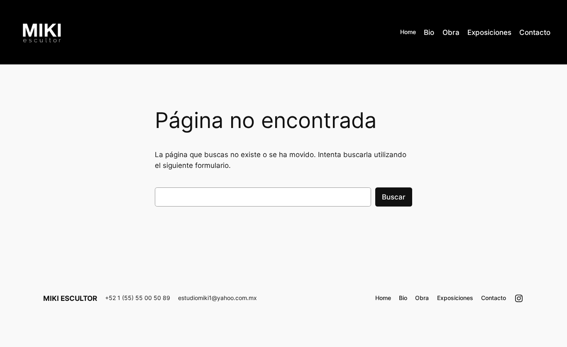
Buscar (394, 197)
